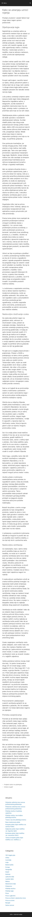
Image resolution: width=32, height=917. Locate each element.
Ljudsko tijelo (9, 879)
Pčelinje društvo (10, 888)
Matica (7, 881)
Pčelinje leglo (9, 891)
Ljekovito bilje (9, 876)
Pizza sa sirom (9, 900)
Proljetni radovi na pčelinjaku (13, 784)
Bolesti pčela (9, 865)
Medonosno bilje (10, 884)
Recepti (7, 903)
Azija (6, 862)
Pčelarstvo (8, 886)
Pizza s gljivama (10, 895)
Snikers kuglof (8, 787)
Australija (8, 860)
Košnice (7, 874)
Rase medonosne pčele (12, 822)
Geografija (8, 869)
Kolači (7, 872)
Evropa (7, 867)
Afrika (7, 857)
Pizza (7, 893)
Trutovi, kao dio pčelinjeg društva (15, 820)
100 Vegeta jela (10, 855)
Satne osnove (9, 905)
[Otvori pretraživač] (30, 3)
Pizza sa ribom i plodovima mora (15, 898)
